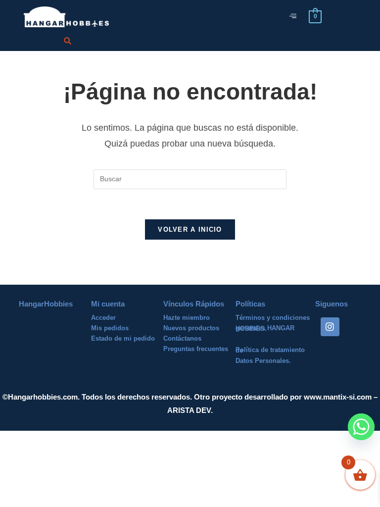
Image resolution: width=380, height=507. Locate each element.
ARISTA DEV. (190, 410)
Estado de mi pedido (123, 338)
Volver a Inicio (190, 229)
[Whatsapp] (361, 426)
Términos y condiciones (273, 317)
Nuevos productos (191, 328)
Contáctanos (182, 338)
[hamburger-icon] (293, 16)
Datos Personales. (263, 360)
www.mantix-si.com (338, 397)
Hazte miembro (186, 317)
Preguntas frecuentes (195, 349)
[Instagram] (330, 326)
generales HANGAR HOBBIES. (265, 328)
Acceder (103, 317)
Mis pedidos (110, 328)
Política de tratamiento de (270, 350)
